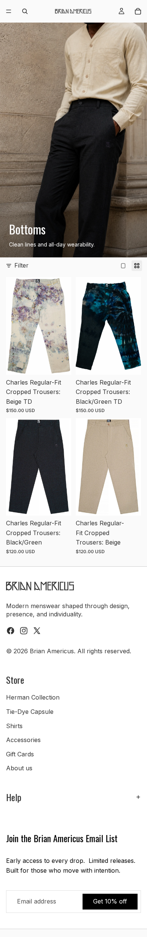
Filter (21, 265)
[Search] (25, 11)
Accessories (23, 740)
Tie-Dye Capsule (30, 711)
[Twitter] (36, 630)
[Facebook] (10, 630)
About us (19, 768)
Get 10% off (110, 901)
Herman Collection (33, 697)
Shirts (14, 726)
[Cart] (138, 11)
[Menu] (8, 11)
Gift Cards (20, 754)
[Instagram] (23, 630)
